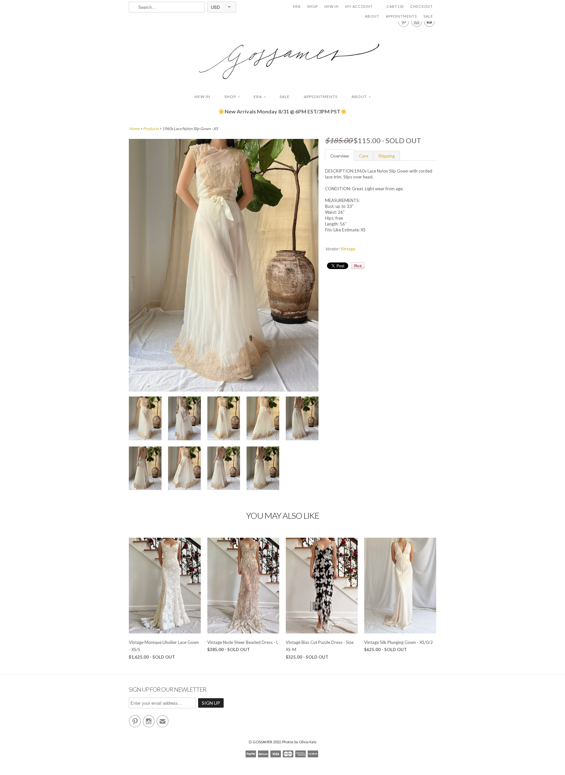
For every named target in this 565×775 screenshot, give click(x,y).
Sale (428, 16)
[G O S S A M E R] (282, 55)
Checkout (421, 6)
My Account (359, 6)
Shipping (386, 156)
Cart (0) (395, 6)
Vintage (347, 248)
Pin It (358, 265)
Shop (312, 6)
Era (296, 6)
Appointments (401, 16)
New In (331, 6)
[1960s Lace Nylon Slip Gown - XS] (145, 419)
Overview (339, 156)
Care (363, 156)
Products (151, 128)
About (372, 16)
